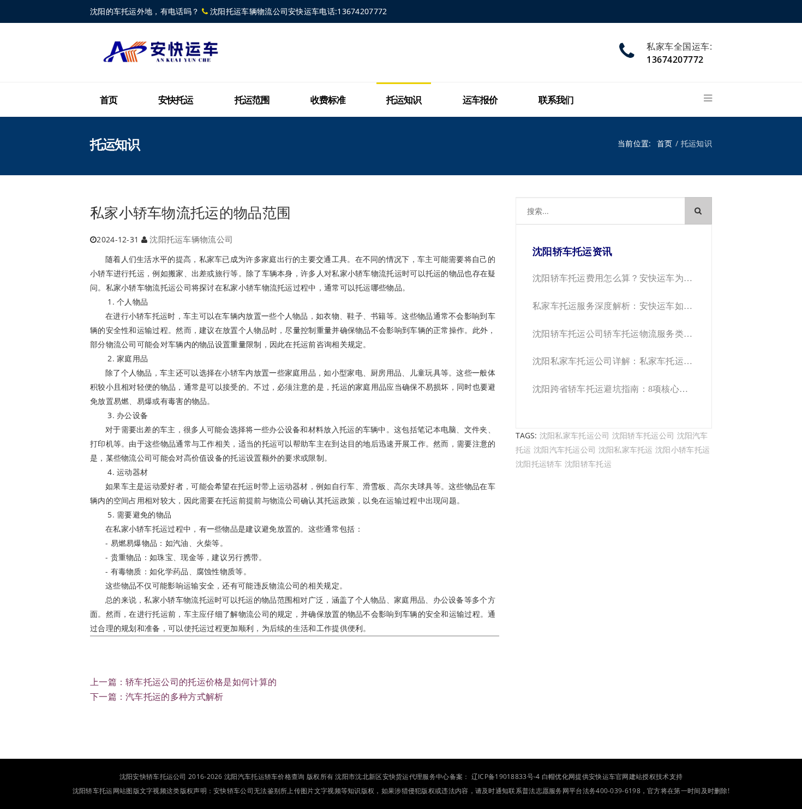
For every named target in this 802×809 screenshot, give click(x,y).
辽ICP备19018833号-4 (505, 776)
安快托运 (175, 100)
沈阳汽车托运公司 (565, 449)
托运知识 (403, 100)
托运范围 (252, 100)
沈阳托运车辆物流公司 (191, 239)
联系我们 (555, 100)
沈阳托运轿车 (539, 464)
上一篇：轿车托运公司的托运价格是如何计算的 (183, 682)
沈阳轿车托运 (588, 464)
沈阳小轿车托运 (682, 449)
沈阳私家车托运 (625, 449)
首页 (108, 100)
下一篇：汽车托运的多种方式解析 (157, 697)
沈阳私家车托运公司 (575, 435)
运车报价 (480, 100)
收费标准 (327, 100)
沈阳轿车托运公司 (643, 435)
